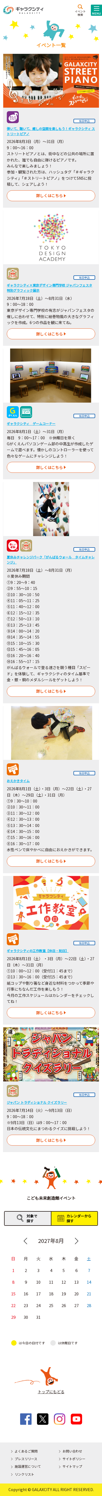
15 (13, 1293)
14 (89, 1282)
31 (38, 1317)
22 (13, 1305)
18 (51, 1293)
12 (63, 1282)
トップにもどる (51, 1391)
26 (63, 1305)
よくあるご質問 (26, 1451)
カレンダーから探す (79, 1218)
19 (63, 1293)
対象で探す (32, 1218)
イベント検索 (80, 12)
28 (89, 1305)
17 (38, 1293)
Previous (25, 1241)
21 (89, 1293)
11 (51, 1282)
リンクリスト (24, 1474)
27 (76, 1305)
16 (26, 1293)
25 (51, 1305)
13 (76, 1282)
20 (76, 1293)
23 (26, 1305)
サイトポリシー (74, 1458)
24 (38, 1305)
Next (76, 1241)
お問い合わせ (72, 1451)
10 (38, 1282)
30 (26, 1317)
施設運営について (28, 1466)
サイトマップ (72, 1466)
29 (13, 1317)
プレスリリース (26, 1458)
